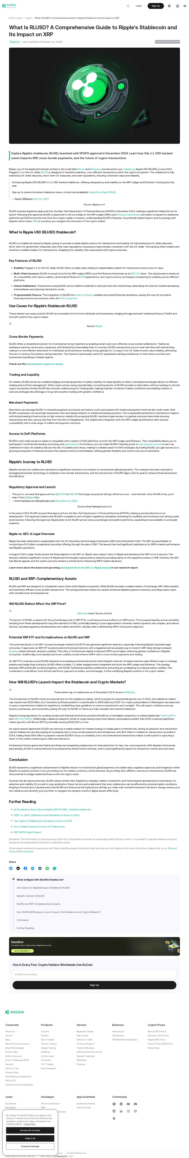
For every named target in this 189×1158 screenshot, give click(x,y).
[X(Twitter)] (114, 1104)
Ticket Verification (85, 1048)
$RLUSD (74, 494)
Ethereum (95, 169)
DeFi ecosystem (68, 298)
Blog (7, 1039)
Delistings (81, 1060)
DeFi (82, 277)
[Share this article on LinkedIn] (18, 868)
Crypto (28, 18)
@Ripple (29, 497)
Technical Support (86, 1044)
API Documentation (50, 1103)
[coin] (114, 1118)
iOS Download (84, 1107)
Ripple (99, 326)
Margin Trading (48, 1048)
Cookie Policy (30, 1124)
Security (9, 1064)
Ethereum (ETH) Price (158, 1035)
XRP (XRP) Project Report (27, 832)
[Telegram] (121, 1104)
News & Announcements (17, 1044)
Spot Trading (47, 1039)
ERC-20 (135, 273)
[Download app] (178, 6)
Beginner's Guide (85, 1031)
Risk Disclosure (25, 851)
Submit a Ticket (84, 1039)
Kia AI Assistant (48, 1068)
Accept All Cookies (30, 1130)
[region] (30, 1132)
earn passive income (150, 444)
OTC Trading (47, 1064)
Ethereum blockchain (128, 214)
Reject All (30, 1138)
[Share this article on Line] (47, 868)
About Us (10, 1031)
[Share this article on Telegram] (32, 868)
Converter (46, 1060)
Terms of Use (12, 1068)
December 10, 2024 (66, 500)
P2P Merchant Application (125, 1039)
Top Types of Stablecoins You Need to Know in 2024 (43, 821)
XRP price (82, 613)
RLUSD (44, 172)
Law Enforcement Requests (19, 1085)
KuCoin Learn (15, 18)
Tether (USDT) (168, 715)
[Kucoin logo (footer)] (16, 1012)
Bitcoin (81, 169)
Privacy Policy (12, 1072)
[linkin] (121, 1111)
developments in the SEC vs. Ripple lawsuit (86, 567)
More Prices (153, 1048)
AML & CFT (10, 1080)
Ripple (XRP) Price (156, 1039)
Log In (139, 6)
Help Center (82, 1035)
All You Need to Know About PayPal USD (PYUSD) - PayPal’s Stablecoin (52, 809)
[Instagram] (128, 1111)
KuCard (44, 1035)
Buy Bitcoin (10, 1103)
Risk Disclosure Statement (18, 1076)
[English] (169, 6)
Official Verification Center (89, 1052)
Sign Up (156, 6)
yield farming (71, 444)
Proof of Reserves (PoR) (17, 1060)
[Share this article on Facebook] (25, 868)
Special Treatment (86, 1056)
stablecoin (129, 169)
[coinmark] (135, 1111)
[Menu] (185, 6)
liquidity (13, 651)
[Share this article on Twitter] (11, 868)
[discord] (135, 1104)
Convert (45, 1031)
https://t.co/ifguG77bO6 (102, 192)
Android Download (86, 1103)
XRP (35, 221)
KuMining (45, 1052)
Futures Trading (49, 1044)
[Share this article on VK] (40, 868)
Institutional (118, 1031)
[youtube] (128, 1104)
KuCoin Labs (11, 1052)
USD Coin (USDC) (23, 718)
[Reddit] (114, 1111)
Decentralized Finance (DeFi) (167, 42)
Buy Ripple (10, 1107)
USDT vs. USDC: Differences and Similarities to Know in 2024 (46, 815)
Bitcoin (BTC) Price (157, 1031)
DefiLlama (129, 692)
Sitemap (81, 1064)
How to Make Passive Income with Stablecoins (39, 826)
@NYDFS (60, 494)
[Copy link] (54, 868)
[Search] (128, 6)
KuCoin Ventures (13, 1056)
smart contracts (84, 295)
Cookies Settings (30, 1146)
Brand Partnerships (14, 1048)
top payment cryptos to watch (45, 364)
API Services (118, 1035)
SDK (43, 1107)
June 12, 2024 (41, 199)
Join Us (8, 1035)
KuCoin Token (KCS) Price (160, 1044)
